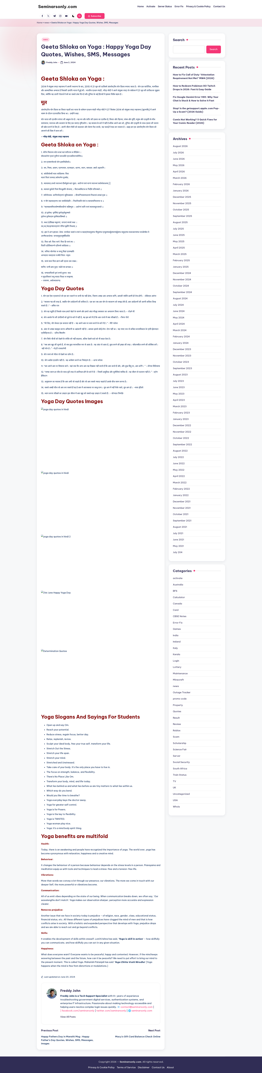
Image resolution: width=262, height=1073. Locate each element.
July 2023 (178, 380)
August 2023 (180, 374)
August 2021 (180, 526)
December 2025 (182, 196)
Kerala (176, 654)
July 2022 (178, 457)
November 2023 (182, 355)
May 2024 (178, 317)
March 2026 (180, 177)
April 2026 (179, 171)
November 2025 (182, 203)
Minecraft (178, 679)
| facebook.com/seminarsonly (77, 1010)
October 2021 (180, 514)
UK (174, 787)
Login (176, 660)
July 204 (177, 552)
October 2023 (181, 361)
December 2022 (182, 425)
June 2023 (179, 387)
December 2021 (181, 501)
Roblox (177, 730)
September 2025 (182, 215)
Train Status (180, 774)
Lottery (177, 667)
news (46, 22)
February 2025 (181, 260)
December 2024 (182, 273)
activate (177, 578)
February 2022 (181, 488)
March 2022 (180, 482)
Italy (175, 647)
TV (174, 781)
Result (176, 717)
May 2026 (178, 165)
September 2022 (182, 444)
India (175, 635)
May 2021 (178, 545)
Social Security (181, 762)
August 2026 (180, 146)
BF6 (175, 590)
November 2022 (182, 431)
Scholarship (179, 743)
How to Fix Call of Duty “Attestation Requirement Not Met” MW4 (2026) (193, 76)
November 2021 (182, 507)
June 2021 (178, 539)
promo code (180, 698)
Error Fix (178, 622)
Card (175, 609)
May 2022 (178, 469)
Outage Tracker (181, 692)
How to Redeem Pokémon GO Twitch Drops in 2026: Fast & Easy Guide (194, 87)
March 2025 (180, 253)
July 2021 (178, 533)
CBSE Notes (179, 616)
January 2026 (181, 190)
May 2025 (178, 241)
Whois (176, 806)
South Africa (180, 768)
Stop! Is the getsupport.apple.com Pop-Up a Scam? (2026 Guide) (196, 110)
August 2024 (180, 298)
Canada (177, 603)
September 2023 (182, 368)
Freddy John (70, 991)
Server (176, 755)
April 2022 (179, 476)
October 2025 (181, 209)
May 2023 (178, 393)
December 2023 (182, 349)
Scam (176, 736)
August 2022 (180, 450)
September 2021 (182, 520)
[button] (95, 16)
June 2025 (179, 234)
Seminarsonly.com (57, 6)
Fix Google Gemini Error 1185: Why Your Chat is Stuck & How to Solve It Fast (195, 99)
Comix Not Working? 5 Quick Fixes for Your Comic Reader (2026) (195, 121)
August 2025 (180, 222)
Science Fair (180, 749)
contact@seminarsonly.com (137, 1006)
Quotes (177, 711)
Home (39, 22)
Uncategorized (181, 793)
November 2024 (182, 279)
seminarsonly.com (142, 1010)
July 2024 (178, 304)
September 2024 (182, 292)
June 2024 (179, 311)
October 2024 (181, 285)
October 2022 (181, 438)
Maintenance (180, 673)
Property (178, 705)
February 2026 (181, 184)
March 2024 (180, 330)
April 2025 (179, 247)
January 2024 (181, 342)
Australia (178, 584)
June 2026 (179, 158)
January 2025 (181, 266)
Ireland (177, 641)
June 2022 (179, 463)
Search (179, 40)
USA (175, 800)
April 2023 (179, 399)
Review (177, 724)
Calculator (179, 597)
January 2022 (181, 495)
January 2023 (181, 418)
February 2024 (181, 336)
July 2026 (178, 152)
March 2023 (180, 406)
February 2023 (181, 412)
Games (177, 628)
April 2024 (179, 323)
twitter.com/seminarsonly (111, 1010)
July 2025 (178, 228)
